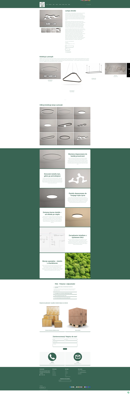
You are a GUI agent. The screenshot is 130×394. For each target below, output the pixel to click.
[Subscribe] (70, 381)
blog (65, 375)
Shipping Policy (54, 374)
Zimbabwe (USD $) (42, 387)
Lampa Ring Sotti (50, 80)
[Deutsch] (84, 0)
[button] (87, 4)
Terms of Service (54, 375)
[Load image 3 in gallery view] (53, 30)
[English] (82, 0)
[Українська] (89, 0)
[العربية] (80, 0)
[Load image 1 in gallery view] (43, 30)
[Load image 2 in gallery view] (48, 30)
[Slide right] (61, 30)
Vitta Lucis (115, 75)
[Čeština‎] (81, 0)
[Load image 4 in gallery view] (58, 30)
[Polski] (86, 0)
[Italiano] (85, 0)
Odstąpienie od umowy (67, 376)
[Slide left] (40, 30)
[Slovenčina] (87, 0)
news (65, 374)
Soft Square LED (94, 78)
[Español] (88, 0)
